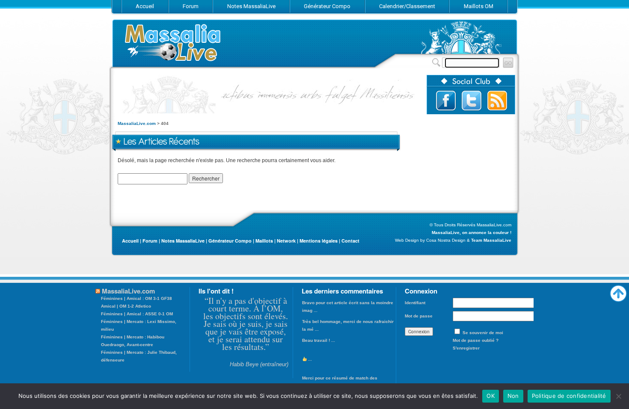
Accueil (130, 240)
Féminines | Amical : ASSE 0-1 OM (137, 313)
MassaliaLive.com (173, 42)
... (309, 359)
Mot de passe (419, 316)
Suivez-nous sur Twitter (471, 100)
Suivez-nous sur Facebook (446, 100)
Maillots (264, 240)
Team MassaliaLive (491, 240)
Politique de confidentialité (569, 395)
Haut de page (618, 291)
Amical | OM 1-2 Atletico (126, 306)
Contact (350, 240)
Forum (149, 240)
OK (491, 395)
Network (286, 240)
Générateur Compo (230, 240)
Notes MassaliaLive (183, 240)
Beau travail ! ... (318, 340)
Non (513, 395)
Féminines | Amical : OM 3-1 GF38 (136, 298)
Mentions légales (319, 240)
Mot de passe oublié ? (475, 340)
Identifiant (415, 302)
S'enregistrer (466, 348)
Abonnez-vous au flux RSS (497, 100)
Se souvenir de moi (483, 332)
